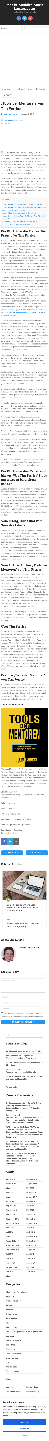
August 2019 (31, 1197)
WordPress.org (32, 1392)
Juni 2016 (30, 1228)
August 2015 (31, 1250)
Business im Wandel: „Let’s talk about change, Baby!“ (22, 925)
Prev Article (13, 853)
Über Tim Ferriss (9, 219)
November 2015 (12, 1245)
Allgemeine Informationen (16, 1292)
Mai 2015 (9, 1259)
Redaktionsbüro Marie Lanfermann (24, 7)
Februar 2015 (11, 1263)
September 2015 (12, 1250)
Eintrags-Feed (32, 1387)
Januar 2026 (11, 1184)
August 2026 (11, 1179)
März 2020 (10, 1197)
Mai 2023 (30, 1188)
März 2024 (10, 1188)
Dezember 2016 (12, 1219)
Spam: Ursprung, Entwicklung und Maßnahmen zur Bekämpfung (24, 1134)
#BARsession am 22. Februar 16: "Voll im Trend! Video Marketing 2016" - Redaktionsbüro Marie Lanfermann (22, 1129)
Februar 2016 (31, 1237)
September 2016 (12, 1223)
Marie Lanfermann (11, 114)
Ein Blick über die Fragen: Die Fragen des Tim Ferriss (22, 204)
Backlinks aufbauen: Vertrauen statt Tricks (23, 1051)
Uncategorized (12, 1358)
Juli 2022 (9, 1193)
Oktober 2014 (11, 1267)
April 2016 (30, 1232)
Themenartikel (12, 1349)
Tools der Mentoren (20, 225)
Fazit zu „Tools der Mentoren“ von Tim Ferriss (19, 222)
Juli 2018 (30, 1206)
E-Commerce (11, 1314)
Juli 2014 (30, 1267)
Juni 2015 (30, 1254)
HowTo (9, 1323)
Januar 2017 (31, 1215)
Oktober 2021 (32, 1193)
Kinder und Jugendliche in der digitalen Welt (24, 1332)
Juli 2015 (9, 1254)
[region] (24, 1419)
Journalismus (11, 1327)
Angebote (10, 1296)
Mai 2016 (9, 1232)
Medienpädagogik (13, 1340)
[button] (11, 200)
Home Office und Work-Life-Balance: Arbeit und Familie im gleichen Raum (22, 907)
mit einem (24, 184)
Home (3, 89)
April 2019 (10, 1201)
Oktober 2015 (32, 1245)
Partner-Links (11, 1087)
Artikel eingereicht (13, 1301)
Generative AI (11, 1318)
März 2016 (10, 1237)
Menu (5, 29)
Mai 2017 (30, 1210)
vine (7, 1362)
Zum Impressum (12, 1371)
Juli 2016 (9, 1228)
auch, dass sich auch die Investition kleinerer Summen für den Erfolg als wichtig (24, 312)
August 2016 (31, 1223)
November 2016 (32, 1219)
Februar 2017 (11, 1215)
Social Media (11, 1345)
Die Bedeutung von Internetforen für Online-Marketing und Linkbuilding (23, 1146)
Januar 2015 (31, 1263)
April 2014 (30, 1272)
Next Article (36, 853)
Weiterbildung (11, 1367)
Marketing (10, 1336)
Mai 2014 (9, 1272)
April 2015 (30, 1259)
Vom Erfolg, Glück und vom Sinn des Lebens (19, 213)
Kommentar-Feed (13, 1392)
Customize (24, 1429)
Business (10, 89)
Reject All (24, 1436)
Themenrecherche (13, 1354)
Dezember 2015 (32, 1241)
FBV (3, 669)
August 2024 (31, 1184)
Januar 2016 (11, 1241)
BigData (9, 1305)
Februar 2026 (31, 1179)
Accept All (24, 1422)
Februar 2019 (31, 1201)
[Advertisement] (24, 61)
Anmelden (10, 1387)
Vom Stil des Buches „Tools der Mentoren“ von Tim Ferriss (24, 216)
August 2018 (11, 1206)
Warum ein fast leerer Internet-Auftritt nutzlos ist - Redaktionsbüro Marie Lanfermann (21, 1155)
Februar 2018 (11, 1210)
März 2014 (10, 1276)
